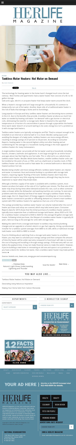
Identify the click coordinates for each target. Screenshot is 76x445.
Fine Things (47, 369)
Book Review (16, 369)
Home (4, 76)
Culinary (27, 369)
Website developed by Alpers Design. (12, 424)
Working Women (38, 376)
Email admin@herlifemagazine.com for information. (57, 435)
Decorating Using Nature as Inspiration (17, 284)
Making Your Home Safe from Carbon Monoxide (21, 288)
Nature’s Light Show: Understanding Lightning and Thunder (18, 267)
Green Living (59, 369)
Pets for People (38, 373)
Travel (60, 373)
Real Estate (51, 373)
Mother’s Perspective (21, 373)
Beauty (6, 369)
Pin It (34, 88)
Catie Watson (8, 83)
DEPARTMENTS (7, 303)
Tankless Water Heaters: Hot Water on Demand (21, 279)
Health (69, 369)
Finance (37, 369)
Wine (68, 373)
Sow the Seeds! (49, 265)
